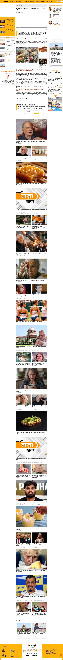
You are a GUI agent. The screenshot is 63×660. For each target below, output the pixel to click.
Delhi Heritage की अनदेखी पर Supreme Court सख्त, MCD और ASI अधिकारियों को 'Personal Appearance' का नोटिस (24, 633)
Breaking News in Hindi (27, 650)
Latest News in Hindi (37, 649)
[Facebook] (20, 98)
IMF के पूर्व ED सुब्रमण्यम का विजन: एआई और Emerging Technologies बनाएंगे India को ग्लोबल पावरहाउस (54, 85)
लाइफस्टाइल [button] (38, 1)
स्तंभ (55, 5)
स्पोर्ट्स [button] (20, 1)
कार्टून (3, 654)
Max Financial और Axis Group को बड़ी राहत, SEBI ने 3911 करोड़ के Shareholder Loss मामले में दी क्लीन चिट (55, 90)
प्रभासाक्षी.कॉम (25, 647)
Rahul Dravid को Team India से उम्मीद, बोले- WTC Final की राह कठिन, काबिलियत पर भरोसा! (55, 79)
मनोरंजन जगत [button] (43, 1)
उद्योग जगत (60, 87)
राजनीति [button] (48, 1)
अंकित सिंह (17, 29)
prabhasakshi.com (37, 651)
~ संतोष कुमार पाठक (56, 24)
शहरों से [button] (27, 1)
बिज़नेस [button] (17, 1)
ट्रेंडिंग (7, 37)
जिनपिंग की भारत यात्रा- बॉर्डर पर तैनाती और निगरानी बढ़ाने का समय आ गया (57, 22)
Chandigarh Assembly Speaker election (24, 106)
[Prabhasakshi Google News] (46, 29)
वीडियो (3, 651)
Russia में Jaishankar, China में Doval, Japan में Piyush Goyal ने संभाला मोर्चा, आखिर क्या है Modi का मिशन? (57, 9)
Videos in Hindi (35, 650)
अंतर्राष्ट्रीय (13, 1)
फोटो (3, 650)
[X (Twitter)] (22, 98)
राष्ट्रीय (10, 1)
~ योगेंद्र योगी (55, 19)
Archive (12, 649)
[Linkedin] (31, 655)
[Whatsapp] (24, 98)
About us (13, 650)
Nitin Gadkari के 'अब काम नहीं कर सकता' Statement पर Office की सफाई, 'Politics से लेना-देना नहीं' (39, 633)
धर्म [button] (51, 1)
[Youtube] (34, 655)
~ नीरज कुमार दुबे (56, 12)
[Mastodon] (36, 655)
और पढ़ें (13, 83)
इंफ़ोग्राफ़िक (4, 653)
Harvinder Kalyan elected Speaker (38, 106)
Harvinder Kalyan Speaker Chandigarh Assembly (26, 104)
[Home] (17, 5)
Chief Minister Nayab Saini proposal (23, 108)
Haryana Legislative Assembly (36, 108)
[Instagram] (32, 655)
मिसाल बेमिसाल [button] (32, 1)
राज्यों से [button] (24, 1)
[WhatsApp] (45, 20)
